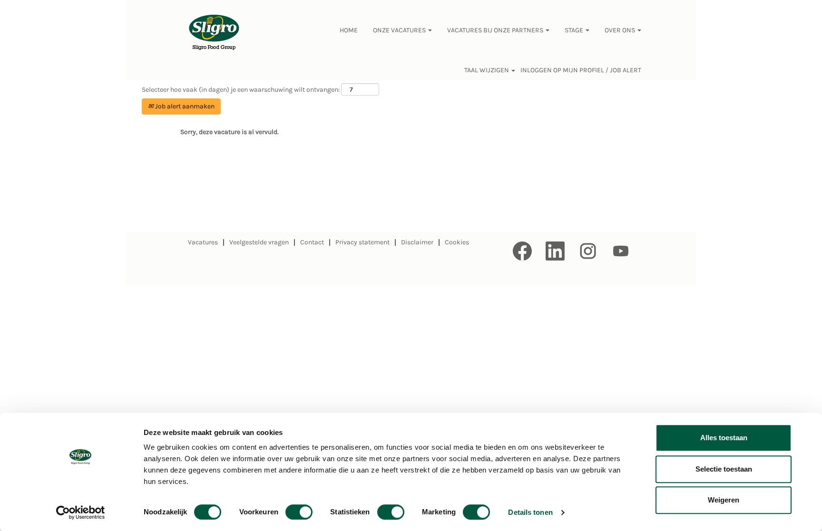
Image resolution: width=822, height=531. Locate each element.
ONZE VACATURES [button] (400, 30)
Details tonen (530, 512)
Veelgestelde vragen (259, 242)
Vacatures (203, 242)
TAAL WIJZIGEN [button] (487, 70)
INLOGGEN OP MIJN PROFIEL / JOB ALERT (580, 70)
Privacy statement (362, 242)
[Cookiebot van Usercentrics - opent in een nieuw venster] (80, 512)
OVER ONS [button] (620, 30)
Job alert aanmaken (184, 106)
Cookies (457, 242)
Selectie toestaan (723, 469)
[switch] (299, 512)
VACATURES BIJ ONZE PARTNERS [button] (496, 30)
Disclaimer (417, 242)
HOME (349, 30)
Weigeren (723, 500)
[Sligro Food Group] (214, 32)
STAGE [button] (575, 30)
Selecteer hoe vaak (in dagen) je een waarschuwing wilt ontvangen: (241, 90)
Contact (312, 242)
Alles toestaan (723, 438)
